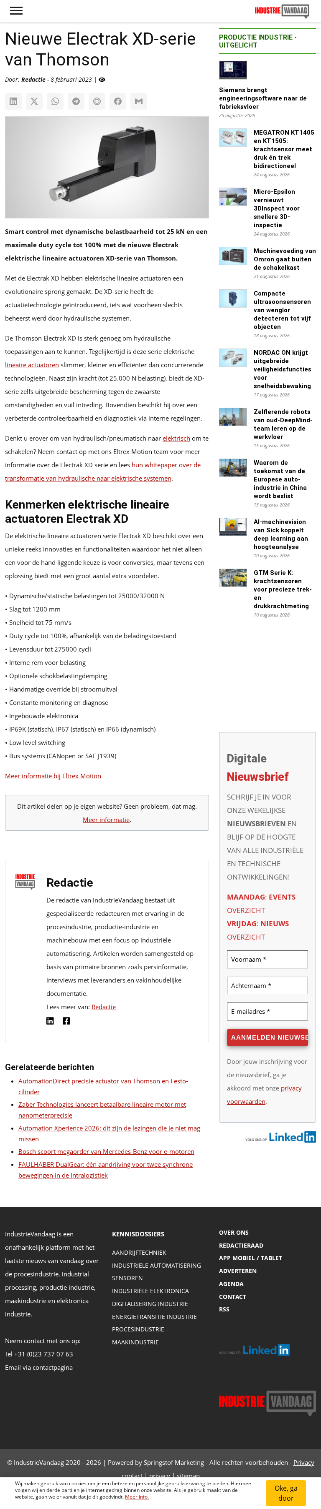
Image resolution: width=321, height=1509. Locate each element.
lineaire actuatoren (32, 365)
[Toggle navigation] (16, 11)
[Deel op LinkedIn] (13, 101)
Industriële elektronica (150, 1291)
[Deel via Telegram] (76, 101)
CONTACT (232, 1297)
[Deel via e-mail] (138, 101)
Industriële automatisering (156, 1265)
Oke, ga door (286, 1493)
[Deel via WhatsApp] (55, 101)
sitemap (188, 1475)
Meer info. (137, 1496)
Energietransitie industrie (154, 1317)
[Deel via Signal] (97, 101)
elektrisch (176, 438)
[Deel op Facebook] (118, 101)
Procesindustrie (138, 1329)
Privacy (303, 1462)
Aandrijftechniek (139, 1252)
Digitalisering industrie (150, 1304)
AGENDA (231, 1284)
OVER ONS (234, 1232)
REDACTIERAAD (241, 1245)
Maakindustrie (135, 1342)
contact (132, 1475)
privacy (159, 1475)
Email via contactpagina (39, 1367)
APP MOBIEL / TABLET (250, 1258)
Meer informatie (106, 819)
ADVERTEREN (238, 1271)
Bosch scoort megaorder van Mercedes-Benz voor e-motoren (106, 1151)
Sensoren (127, 1278)
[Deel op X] (34, 101)
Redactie (104, 1007)
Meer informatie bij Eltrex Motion (53, 776)
